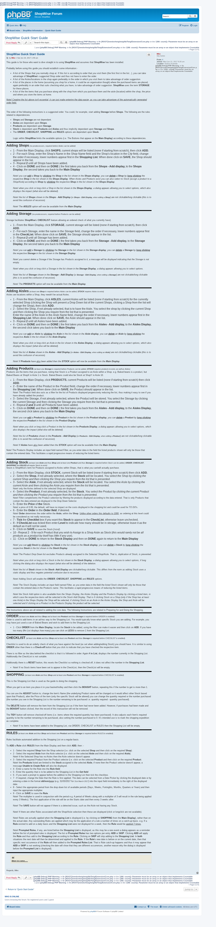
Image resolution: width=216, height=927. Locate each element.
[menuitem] (22, 25)
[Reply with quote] (149, 54)
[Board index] (20, 14)
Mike (159, 54)
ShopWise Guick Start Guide (26, 38)
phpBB (93, 911)
